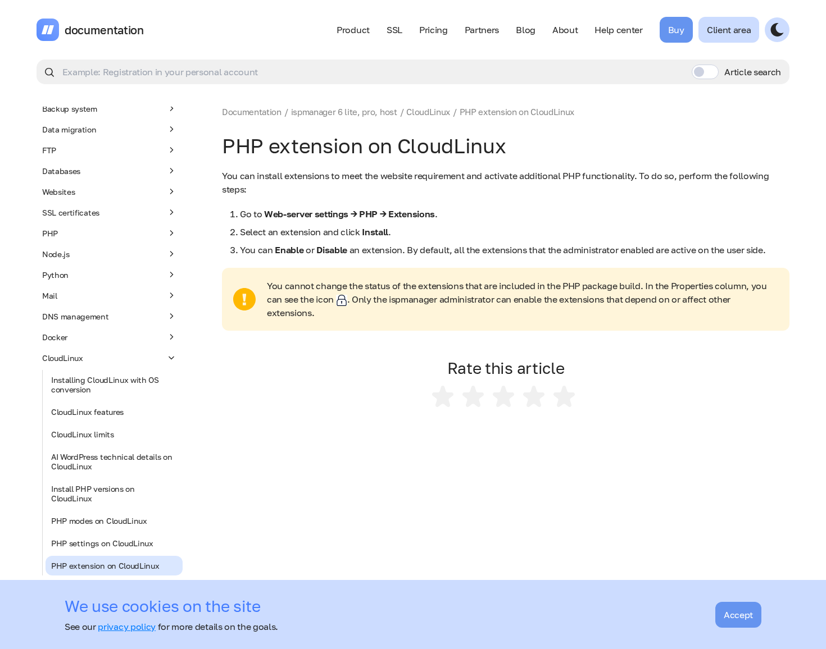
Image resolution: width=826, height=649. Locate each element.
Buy (676, 29)
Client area (729, 29)
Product (353, 29)
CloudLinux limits (82, 434)
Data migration (69, 129)
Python (55, 275)
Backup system (69, 108)
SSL (394, 29)
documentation (104, 29)
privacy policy (127, 626)
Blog (525, 29)
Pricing (433, 29)
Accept (738, 614)
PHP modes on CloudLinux (99, 520)
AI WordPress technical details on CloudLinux (111, 461)
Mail (49, 295)
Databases (61, 171)
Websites (58, 191)
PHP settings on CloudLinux (102, 543)
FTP (49, 150)
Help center (618, 29)
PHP (50, 233)
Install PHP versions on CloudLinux (93, 493)
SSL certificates (70, 212)
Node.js (56, 254)
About (565, 29)
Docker (54, 337)
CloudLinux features (87, 412)
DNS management (75, 316)
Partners (482, 29)
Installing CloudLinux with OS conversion (105, 384)
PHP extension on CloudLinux (105, 565)
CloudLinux (62, 358)
